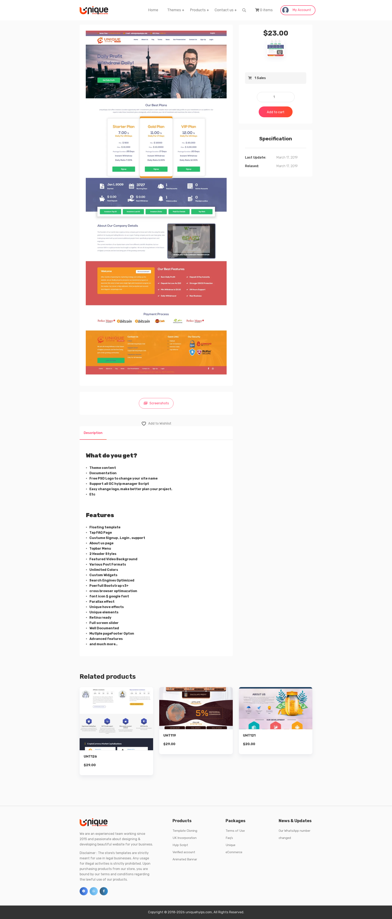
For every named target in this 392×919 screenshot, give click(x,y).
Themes (174, 10)
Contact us (224, 10)
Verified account (184, 852)
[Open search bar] (244, 10)
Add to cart (275, 112)
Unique (230, 845)
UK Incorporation (185, 838)
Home (153, 10)
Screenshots (159, 403)
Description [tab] (93, 433)
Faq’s (229, 838)
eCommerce (234, 852)
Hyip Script (180, 845)
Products (198, 10)
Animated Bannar (185, 859)
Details (119, 724)
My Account (301, 10)
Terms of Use (235, 831)
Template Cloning (185, 831)
